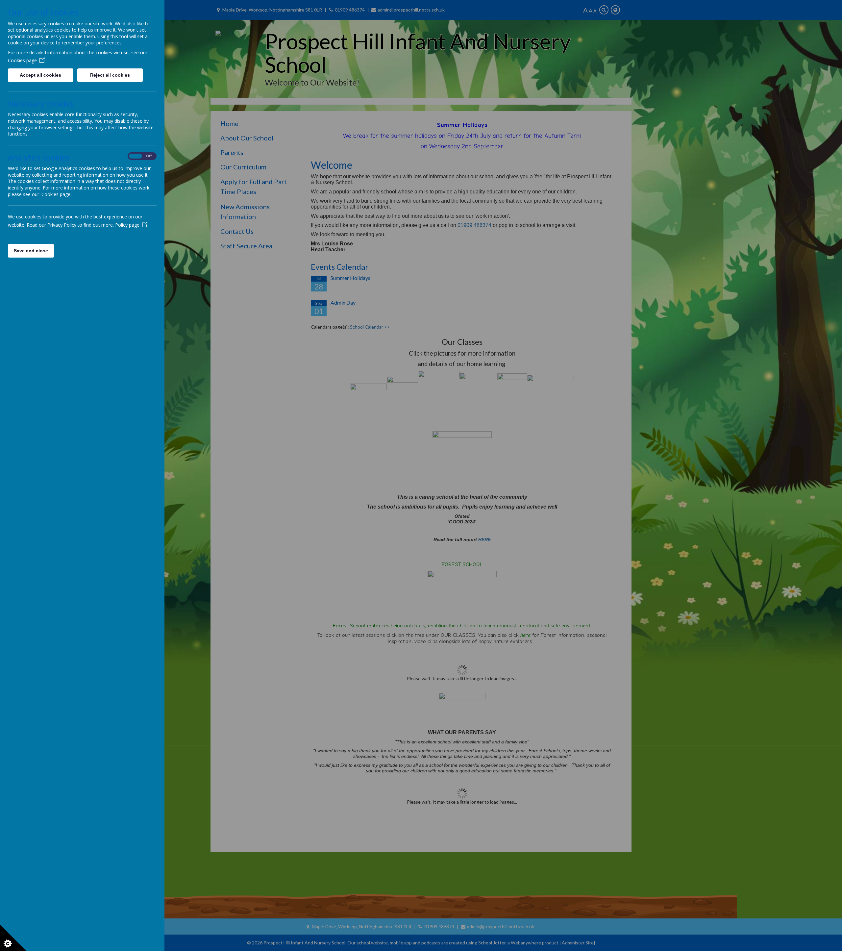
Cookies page (22, 60)
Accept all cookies (40, 75)
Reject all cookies (110, 75)
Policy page (127, 225)
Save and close (31, 250)
